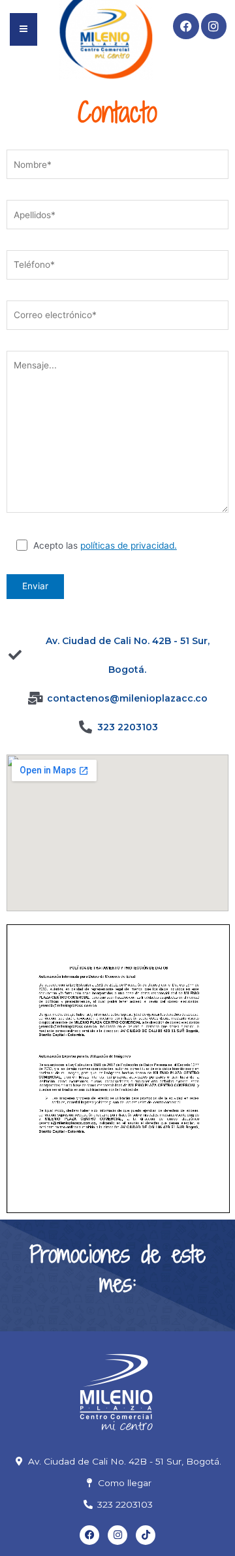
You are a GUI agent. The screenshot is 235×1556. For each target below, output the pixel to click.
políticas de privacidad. (128, 545)
